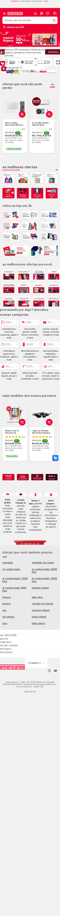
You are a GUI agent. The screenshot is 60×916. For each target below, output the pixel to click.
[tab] (9, 43)
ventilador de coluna (43, 562)
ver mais (52, 85)
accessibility (3, 68)
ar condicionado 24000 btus (44, 570)
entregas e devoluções (6, 650)
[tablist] (30, 43)
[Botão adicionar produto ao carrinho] (21, 429)
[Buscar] (53, 20)
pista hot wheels (41, 610)
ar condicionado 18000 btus (44, 580)
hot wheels (8, 616)
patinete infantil (40, 587)
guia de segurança (5, 640)
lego (4, 623)
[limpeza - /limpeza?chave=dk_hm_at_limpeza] (9, 366)
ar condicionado (11, 569)
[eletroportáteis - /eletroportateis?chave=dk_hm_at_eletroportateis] (51, 344)
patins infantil (39, 616)
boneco (6, 603)
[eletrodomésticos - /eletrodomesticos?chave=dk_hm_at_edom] (30, 344)
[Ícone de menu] (4, 13)
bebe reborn (38, 623)
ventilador (7, 562)
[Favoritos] (48, 13)
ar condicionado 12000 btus (15, 580)
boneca (6, 597)
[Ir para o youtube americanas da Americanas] (55, 671)
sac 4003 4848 (8, 635)
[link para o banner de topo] (30, 1)
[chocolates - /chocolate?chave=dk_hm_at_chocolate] (30, 322)
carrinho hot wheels (42, 603)
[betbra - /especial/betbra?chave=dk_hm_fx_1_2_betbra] (44, 251)
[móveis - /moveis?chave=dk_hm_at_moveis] (51, 322)
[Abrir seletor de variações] (21, 121)
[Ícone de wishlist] (48, 13)
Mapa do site (30, 692)
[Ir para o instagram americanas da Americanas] (49, 671)
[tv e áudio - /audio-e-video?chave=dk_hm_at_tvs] (51, 366)
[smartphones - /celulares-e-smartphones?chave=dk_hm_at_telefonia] (9, 322)
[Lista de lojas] (41, 13)
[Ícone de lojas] (41, 13)
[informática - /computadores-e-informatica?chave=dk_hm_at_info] (9, 344)
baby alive (37, 597)
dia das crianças (9, 645)
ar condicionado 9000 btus (14, 589)
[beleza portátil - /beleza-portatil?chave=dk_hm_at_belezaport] (30, 366)
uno (4, 610)
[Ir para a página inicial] (12, 667)
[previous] (6, 119)
